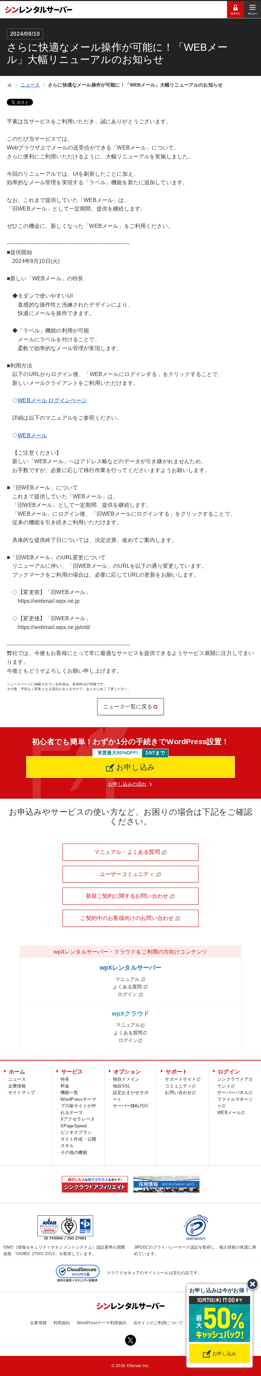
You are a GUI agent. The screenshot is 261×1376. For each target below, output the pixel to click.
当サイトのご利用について (158, 1322)
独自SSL (121, 1086)
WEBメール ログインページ (52, 400)
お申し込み (134, 767)
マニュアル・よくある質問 (127, 852)
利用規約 (61, 1322)
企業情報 (17, 1086)
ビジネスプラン (76, 1132)
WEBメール (32, 435)
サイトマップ (21, 1092)
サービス (72, 1072)
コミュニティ (178, 1086)
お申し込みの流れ (127, 784)
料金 (64, 1086)
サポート (177, 1072)
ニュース (17, 1079)
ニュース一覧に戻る (127, 706)
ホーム (17, 1072)
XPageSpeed (73, 1125)
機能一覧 (69, 1092)
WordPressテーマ (78, 1099)
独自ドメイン (126, 1079)
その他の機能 (73, 1152)
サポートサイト (180, 1079)
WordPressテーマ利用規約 (102, 1322)
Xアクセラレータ (77, 1119)
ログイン (128, 994)
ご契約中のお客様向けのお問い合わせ (127, 918)
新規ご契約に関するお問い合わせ (128, 896)
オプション (127, 1072)
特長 (64, 1079)
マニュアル (128, 979)
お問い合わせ (178, 1092)
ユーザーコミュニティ (128, 874)
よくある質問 (128, 986)
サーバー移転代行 (131, 1105)
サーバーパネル (232, 1092)
